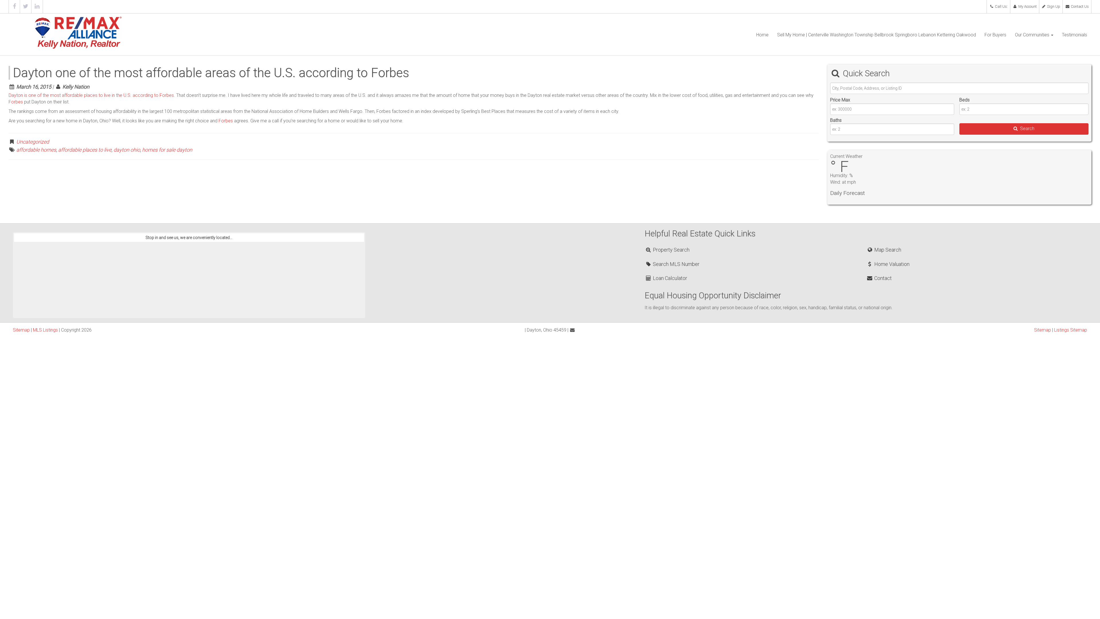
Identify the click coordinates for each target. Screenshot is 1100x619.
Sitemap (21, 330)
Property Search (671, 250)
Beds (964, 100)
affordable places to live (84, 150)
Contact (882, 278)
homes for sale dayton (167, 150)
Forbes (16, 102)
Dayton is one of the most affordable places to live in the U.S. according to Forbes (91, 95)
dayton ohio (126, 150)
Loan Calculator (669, 278)
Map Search (887, 250)
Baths (836, 120)
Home (762, 35)
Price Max (840, 100)
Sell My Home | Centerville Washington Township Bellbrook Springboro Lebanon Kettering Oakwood (876, 35)
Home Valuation (891, 264)
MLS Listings (45, 330)
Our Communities (1032, 35)
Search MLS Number (676, 264)
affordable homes (36, 150)
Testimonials (1074, 35)
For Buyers (995, 35)
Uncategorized (32, 142)
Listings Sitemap (1070, 330)
